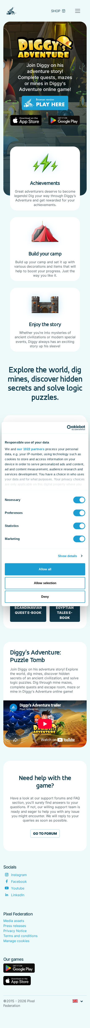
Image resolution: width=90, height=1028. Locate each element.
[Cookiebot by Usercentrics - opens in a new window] (67, 427)
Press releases (14, 926)
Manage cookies (16, 941)
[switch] (79, 512)
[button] (78, 1001)
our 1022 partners (31, 449)
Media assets (13, 921)
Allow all (45, 569)
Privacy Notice (15, 931)
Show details (67, 556)
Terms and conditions (20, 936)
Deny (45, 596)
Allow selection (45, 583)
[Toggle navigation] (77, 11)
